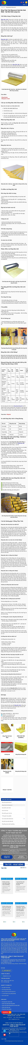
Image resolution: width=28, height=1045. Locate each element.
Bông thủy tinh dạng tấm (21, 754)
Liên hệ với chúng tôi (7, 857)
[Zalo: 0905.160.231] (4, 1031)
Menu (24, 4)
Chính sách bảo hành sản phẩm (8, 1003)
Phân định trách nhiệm (6, 1009)
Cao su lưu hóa (5, 810)
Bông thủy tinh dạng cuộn (20, 771)
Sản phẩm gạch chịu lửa (7, 813)
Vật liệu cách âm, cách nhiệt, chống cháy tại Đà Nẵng (6, 883)
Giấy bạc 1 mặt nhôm (7, 789)
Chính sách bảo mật (6, 1007)
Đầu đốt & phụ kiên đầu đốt (7, 821)
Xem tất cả (23, 867)
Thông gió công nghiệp (6, 816)
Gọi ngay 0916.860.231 (21, 857)
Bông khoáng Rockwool (6, 802)
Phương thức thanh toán (7, 1001)
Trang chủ (3, 7)
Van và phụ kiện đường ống (7, 818)
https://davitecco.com (19, 1017)
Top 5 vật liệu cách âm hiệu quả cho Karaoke (20, 883)
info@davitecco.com (7, 976)
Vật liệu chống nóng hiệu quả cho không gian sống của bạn (6, 908)
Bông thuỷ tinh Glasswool (11, 7)
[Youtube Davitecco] (4, 1035)
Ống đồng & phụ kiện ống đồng (8, 824)
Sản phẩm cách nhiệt (6, 807)
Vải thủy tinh (7, 754)
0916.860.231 (7, 970)
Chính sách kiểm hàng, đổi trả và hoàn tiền (11, 1005)
